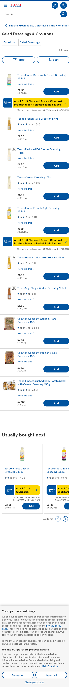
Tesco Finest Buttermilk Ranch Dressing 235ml (41, 76)
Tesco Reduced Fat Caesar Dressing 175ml (38, 150)
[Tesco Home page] (15, 5)
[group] (9, 42)
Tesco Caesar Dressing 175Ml (34, 177)
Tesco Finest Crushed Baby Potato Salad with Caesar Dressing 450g (41, 382)
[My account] (55, 5)
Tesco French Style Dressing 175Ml (37, 118)
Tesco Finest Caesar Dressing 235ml (17, 470)
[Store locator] (63, 5)
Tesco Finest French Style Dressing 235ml (38, 209)
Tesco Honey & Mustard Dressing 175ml (40, 257)
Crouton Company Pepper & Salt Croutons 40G (37, 354)
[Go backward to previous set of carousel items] (58, 519)
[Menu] (5, 5)
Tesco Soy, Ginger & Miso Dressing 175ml (41, 288)
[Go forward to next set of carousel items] (65, 519)
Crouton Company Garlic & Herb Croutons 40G (36, 320)
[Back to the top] (36, 422)
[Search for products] (63, 14)
